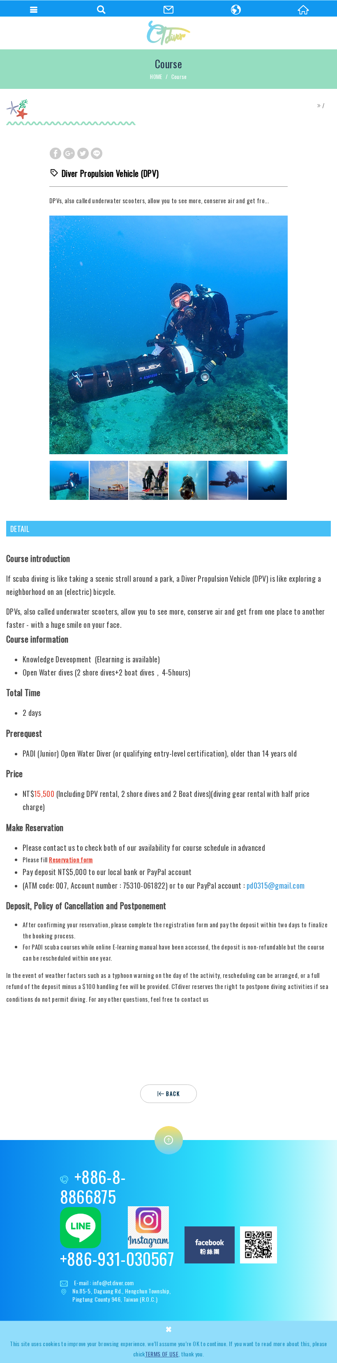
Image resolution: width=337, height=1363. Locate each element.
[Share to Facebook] (55, 153)
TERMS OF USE (161, 1353)
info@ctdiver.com (113, 1282)
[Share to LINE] (96, 153)
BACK (173, 1093)
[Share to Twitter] (83, 153)
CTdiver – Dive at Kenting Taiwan (168, 33)
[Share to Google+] (69, 153)
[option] (168, 335)
